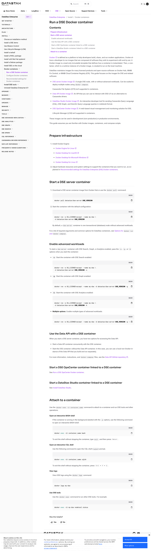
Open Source (71, 11)
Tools (104, 11)
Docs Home (9, 11)
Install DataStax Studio (62, 388)
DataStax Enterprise (57, 17)
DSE (58, 11)
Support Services (89, 11)
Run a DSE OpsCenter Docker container (68, 372)
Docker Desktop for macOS (66, 153)
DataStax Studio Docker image (65, 101)
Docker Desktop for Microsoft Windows (71, 157)
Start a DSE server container (61, 35)
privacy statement (50, 548)
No (62, 522)
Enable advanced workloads (61, 38)
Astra (24, 11)
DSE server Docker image (62, 82)
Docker (52, 57)
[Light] (141, 4)
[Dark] (144, 4)
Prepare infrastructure (59, 32)
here (100, 544)
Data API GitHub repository (115, 357)
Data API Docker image (62, 94)
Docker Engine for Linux (65, 148)
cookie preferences (51, 542)
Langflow (36, 11)
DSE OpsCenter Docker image (64, 108)
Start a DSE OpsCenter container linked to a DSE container (73, 45)
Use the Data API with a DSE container (65, 42)
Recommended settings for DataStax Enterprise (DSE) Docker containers (89, 170)
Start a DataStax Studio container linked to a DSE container (73, 48)
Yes (53, 522)
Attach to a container (59, 52)
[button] (149, 535)
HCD (48, 11)
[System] (147, 4)
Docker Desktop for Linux (65, 162)
